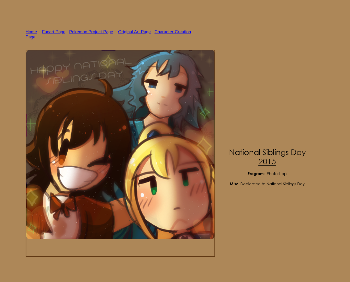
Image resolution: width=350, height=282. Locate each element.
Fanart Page (53, 31)
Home (31, 31)
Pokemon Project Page (91, 31)
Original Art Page (134, 31)
